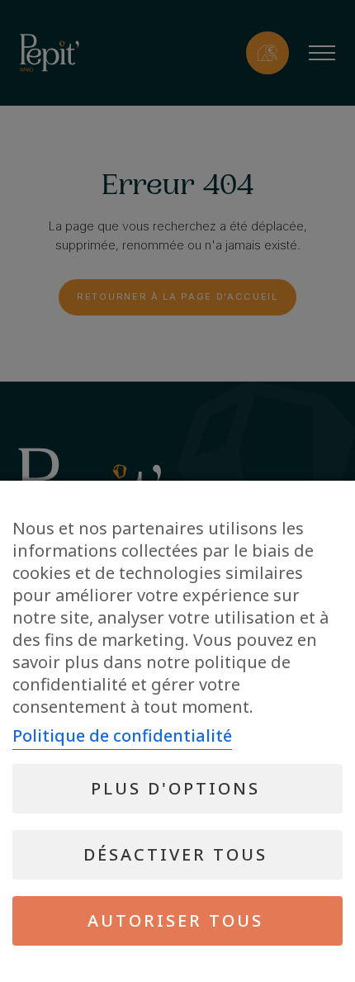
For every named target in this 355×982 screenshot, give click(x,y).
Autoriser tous (175, 920)
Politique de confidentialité (122, 735)
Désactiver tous (175, 854)
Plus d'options (175, 788)
